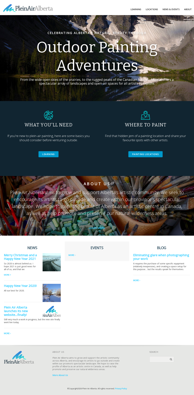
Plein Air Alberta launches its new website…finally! (16, 311)
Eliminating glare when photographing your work (161, 257)
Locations (152, 9)
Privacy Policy (121, 388)
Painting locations (145, 154)
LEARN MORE (97, 228)
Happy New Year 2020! (20, 286)
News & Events (171, 9)
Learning (135, 9)
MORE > (7, 274)
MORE (7, 333)
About (188, 9)
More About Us (60, 375)
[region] (97, 58)
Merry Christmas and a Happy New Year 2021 (20, 257)
